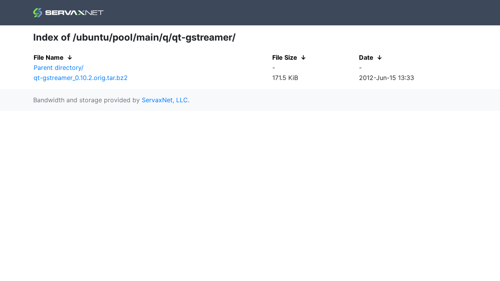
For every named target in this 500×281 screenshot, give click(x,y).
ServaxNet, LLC (165, 100)
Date (366, 57)
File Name (49, 57)
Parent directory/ (59, 67)
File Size (284, 57)
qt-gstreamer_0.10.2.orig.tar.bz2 (81, 78)
